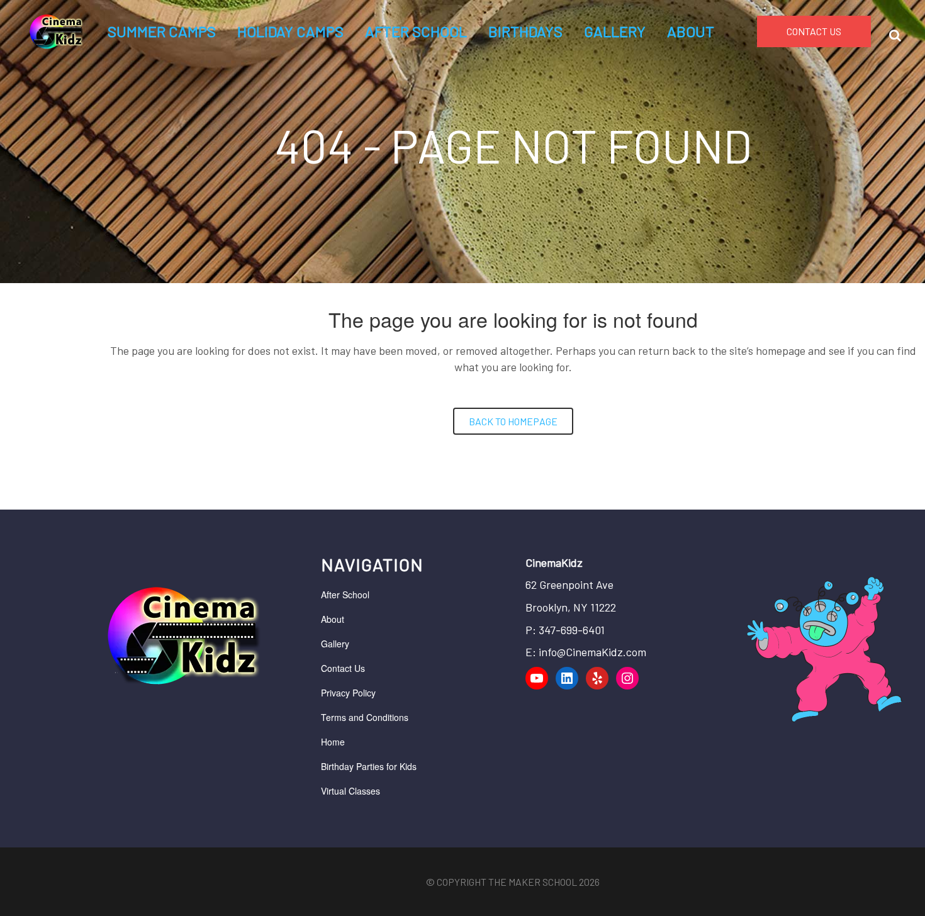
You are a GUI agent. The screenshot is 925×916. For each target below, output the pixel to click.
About (332, 619)
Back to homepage (513, 421)
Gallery (335, 643)
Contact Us (343, 668)
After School (345, 594)
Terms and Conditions (364, 717)
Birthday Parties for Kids (369, 766)
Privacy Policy (348, 692)
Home (333, 741)
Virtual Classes (350, 791)
